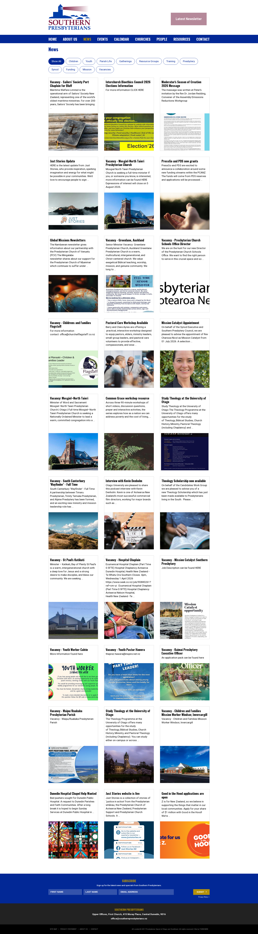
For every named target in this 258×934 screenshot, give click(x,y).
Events (102, 39)
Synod (55, 69)
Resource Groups (149, 61)
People (162, 39)
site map (53, 929)
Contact (203, 39)
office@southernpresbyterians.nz (129, 918)
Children (73, 61)
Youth (89, 61)
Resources (181, 39)
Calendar (121, 39)
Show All (56, 61)
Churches (142, 39)
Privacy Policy (203, 897)
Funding (70, 69)
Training (170, 61)
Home (52, 39)
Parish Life (106, 61)
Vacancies (105, 69)
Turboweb (204, 929)
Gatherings (125, 61)
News (87, 39)
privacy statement (68, 929)
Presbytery (189, 61)
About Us (70, 39)
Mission (87, 69)
